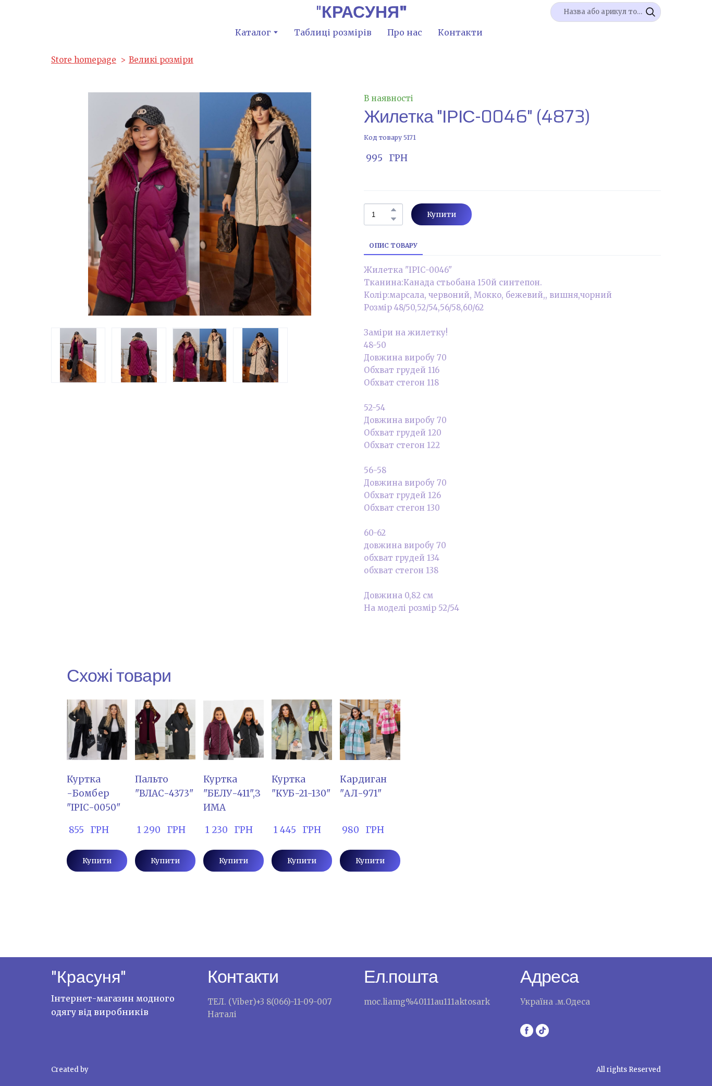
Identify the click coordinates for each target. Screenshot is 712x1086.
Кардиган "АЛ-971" (363, 786)
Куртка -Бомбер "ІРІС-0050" (93, 793)
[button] (650, 12)
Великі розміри (161, 60)
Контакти (460, 32)
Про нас (404, 32)
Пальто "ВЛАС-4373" (164, 786)
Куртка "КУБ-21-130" (301, 786)
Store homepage (83, 60)
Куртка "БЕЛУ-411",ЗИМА (231, 793)
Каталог (253, 32)
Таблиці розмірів (333, 32)
